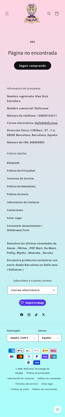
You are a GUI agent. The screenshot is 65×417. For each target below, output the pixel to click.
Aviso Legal (14, 218)
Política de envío (20, 389)
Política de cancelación (44, 389)
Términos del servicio (26, 383)
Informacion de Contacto (23, 202)
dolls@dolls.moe (46, 123)
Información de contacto (20, 378)
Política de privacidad (38, 373)
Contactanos (15, 210)
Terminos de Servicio (20, 178)
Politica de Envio (17, 194)
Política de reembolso (49, 378)
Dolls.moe (29, 368)
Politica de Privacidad (21, 170)
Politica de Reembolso (21, 186)
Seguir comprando (32, 65)
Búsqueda (13, 162)
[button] (7, 13)
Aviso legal (47, 383)
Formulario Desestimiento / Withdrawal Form (25, 228)
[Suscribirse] (53, 290)
